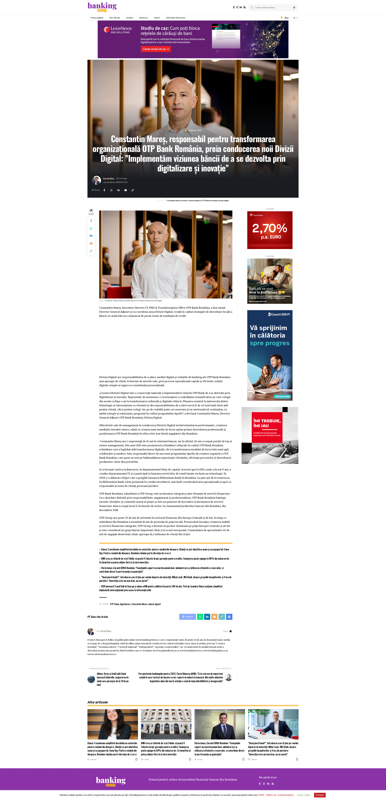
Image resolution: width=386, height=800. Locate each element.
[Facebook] (233, 7)
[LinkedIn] (241, 7)
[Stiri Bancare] (102, 7)
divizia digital (155, 604)
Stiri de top (194, 130)
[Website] (230, 631)
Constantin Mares (139, 604)
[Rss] (245, 7)
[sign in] (276, 18)
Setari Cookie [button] (303, 795)
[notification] (280, 17)
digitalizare (125, 604)
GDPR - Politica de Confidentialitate (276, 795)
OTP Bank (114, 604)
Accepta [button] (320, 795)
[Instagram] (237, 7)
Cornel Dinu (108, 178)
